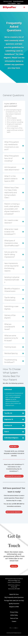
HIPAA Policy (14, 615)
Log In (18, 3)
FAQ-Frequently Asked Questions (14, 597)
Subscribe (14, 566)
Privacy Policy (14, 612)
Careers (14, 621)
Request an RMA (14, 607)
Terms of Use (14, 618)
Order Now (13, 446)
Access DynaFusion (18, 1)
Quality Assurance (14, 603)
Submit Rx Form (14, 594)
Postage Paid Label (14, 600)
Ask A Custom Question (13, 512)
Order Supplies (12, 3)
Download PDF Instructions (13, 476)
